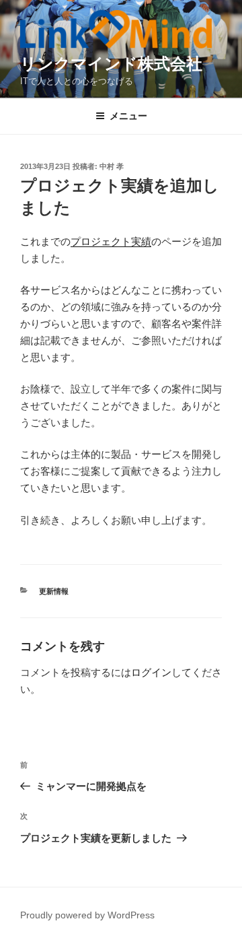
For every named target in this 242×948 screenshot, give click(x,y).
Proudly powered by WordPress (87, 915)
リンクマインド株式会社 (111, 64)
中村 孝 (111, 166)
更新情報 (54, 591)
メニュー (128, 115)
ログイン (151, 672)
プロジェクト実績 (111, 241)
